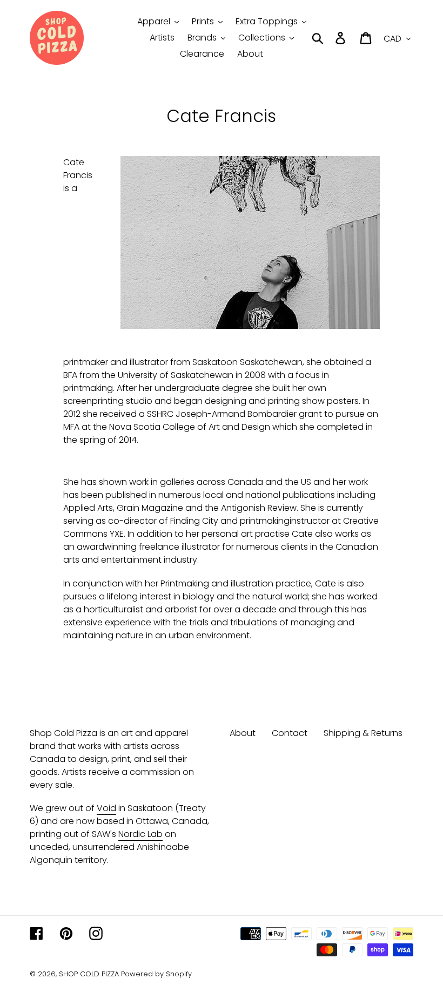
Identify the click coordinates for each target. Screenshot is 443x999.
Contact (289, 733)
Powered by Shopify (156, 974)
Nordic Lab (140, 834)
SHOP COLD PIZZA (89, 974)
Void (106, 808)
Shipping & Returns (363, 733)
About (243, 733)
